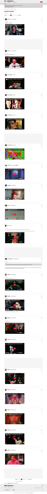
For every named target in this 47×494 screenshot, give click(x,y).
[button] (15, 15)
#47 (41, 167)
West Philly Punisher (9, 258)
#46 (41, 147)
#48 (41, 187)
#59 (41, 432)
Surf (7, 225)
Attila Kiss (8, 19)
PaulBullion (8, 274)
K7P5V (8, 205)
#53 (41, 298)
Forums (5, 2)
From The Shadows (9, 74)
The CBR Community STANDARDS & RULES (19, 5)
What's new (9, 2)
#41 (41, 21)
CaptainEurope (9, 185)
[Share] (41, 19)
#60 (41, 452)
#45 (41, 117)
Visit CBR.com (14, 2)
